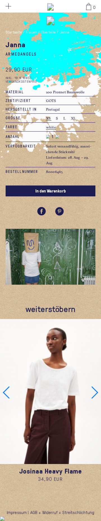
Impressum (17, 512)
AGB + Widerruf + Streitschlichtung (62, 512)
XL (73, 118)
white (51, 127)
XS (48, 118)
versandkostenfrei (21, 81)
